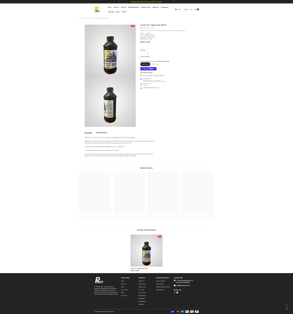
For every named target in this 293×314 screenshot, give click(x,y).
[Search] (191, 9)
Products (86, 18)
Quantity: (143, 50)
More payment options (146, 72)
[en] (176, 9)
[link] (153, 64)
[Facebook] (174, 292)
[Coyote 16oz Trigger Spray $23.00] (146, 251)
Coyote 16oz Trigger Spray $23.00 (139, 268)
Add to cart (145, 64)
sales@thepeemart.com (183, 285)
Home (80, 18)
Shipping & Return (101, 132)
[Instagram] (177, 292)
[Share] (156, 64)
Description (88, 132)
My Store (147, 33)
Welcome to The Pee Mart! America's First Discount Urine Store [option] (146, 2)
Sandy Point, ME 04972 (183, 282)
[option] (110, 50)
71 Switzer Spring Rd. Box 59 (184, 280)
